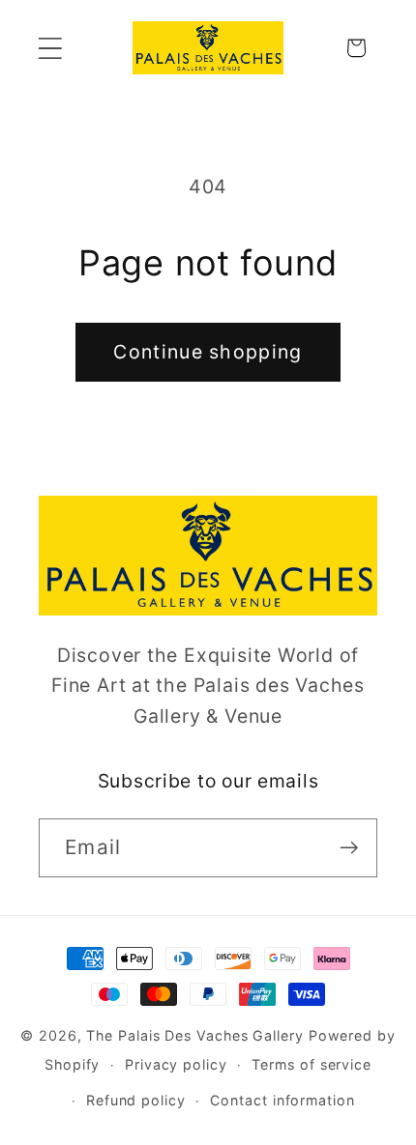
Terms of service (311, 1064)
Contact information (282, 1100)
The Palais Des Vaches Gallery (194, 1035)
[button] (49, 47)
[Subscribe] (348, 847)
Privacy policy (176, 1064)
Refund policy (136, 1100)
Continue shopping (207, 351)
